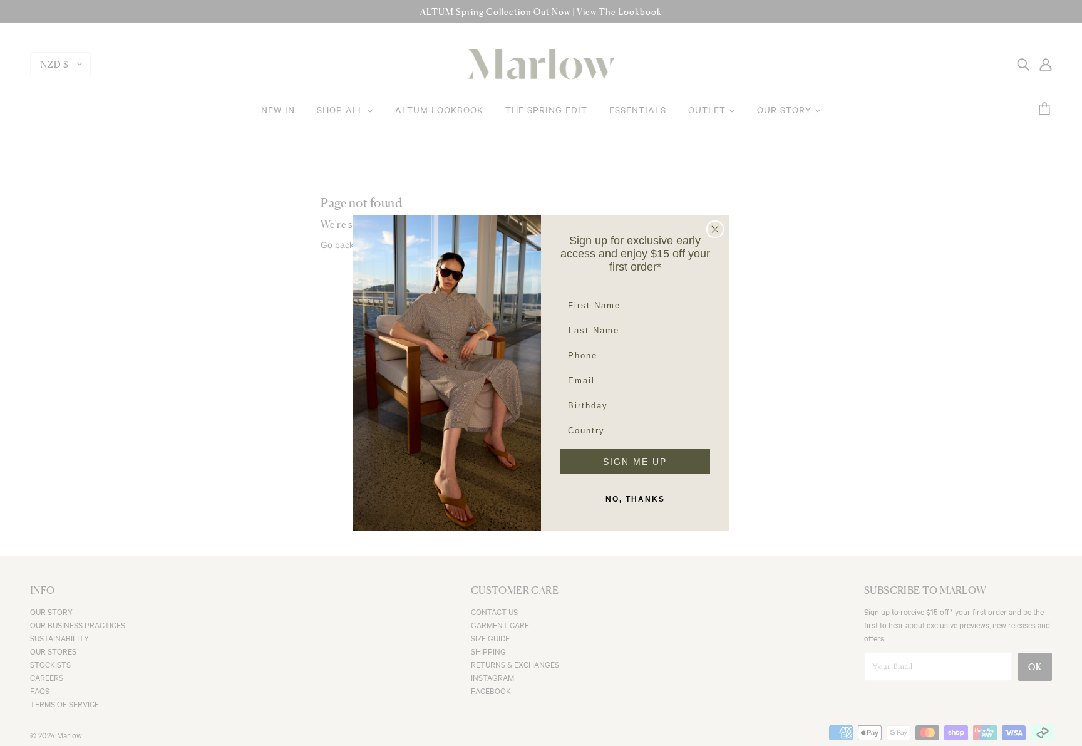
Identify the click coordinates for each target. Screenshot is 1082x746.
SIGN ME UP (635, 462)
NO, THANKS (635, 499)
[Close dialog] (715, 229)
